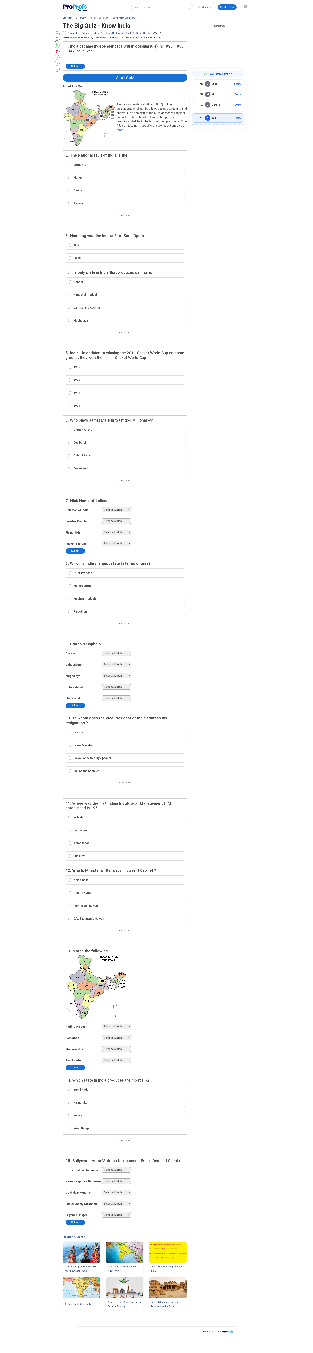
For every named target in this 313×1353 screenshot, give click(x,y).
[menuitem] (205, 7)
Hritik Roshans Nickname (82, 1170)
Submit (75, 66)
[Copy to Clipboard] (57, 63)
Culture (85, 33)
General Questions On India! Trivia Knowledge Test (165, 1304)
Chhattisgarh (74, 664)
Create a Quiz (227, 7)
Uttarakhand (74, 687)
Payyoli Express (76, 543)
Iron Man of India (77, 510)
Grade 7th (130, 33)
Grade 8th (140, 33)
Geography (73, 33)
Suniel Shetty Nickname (81, 1204)
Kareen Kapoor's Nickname (83, 1181)
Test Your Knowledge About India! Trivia (122, 1268)
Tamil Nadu (73, 1060)
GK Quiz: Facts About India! (78, 1304)
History (95, 33)
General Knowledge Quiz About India (167, 1268)
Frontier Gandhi (76, 521)
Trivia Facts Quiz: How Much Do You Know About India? (80, 1268)
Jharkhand (73, 698)
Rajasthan (72, 1038)
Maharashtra (74, 1049)
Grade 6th (120, 33)
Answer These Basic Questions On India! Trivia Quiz (124, 1304)
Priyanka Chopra (77, 1215)
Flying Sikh (73, 532)
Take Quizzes (204, 7)
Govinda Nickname (78, 1192)
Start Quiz (125, 77)
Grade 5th (110, 33)
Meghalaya (73, 676)
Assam (70, 653)
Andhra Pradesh (76, 1026)
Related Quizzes (74, 1237)
